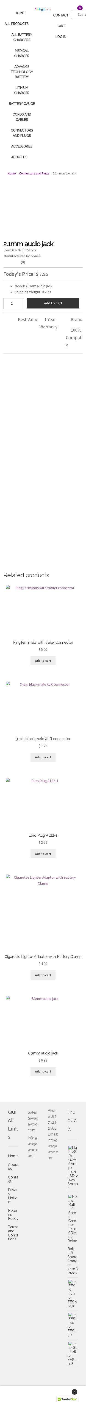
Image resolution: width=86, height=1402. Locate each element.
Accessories (21, 146)
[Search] (73, 9)
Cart (61, 26)
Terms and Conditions (13, 1233)
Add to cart (53, 303)
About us (19, 157)
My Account (14, 1394)
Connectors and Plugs (22, 133)
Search (43, 1394)
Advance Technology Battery (22, 72)
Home (19, 13)
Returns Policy (13, 1214)
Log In (60, 37)
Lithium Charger (21, 90)
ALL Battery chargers (21, 37)
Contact (61, 15)
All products (16, 24)
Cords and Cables (22, 117)
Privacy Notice (13, 1196)
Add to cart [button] (43, 661)
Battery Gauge (22, 103)
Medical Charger (21, 53)
